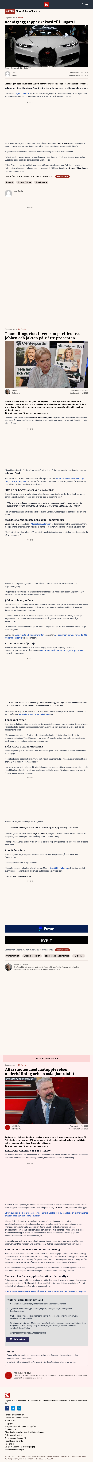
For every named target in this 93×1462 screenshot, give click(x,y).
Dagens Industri (22, 93)
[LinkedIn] (19, 1408)
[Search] (82, 4)
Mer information (17, 1339)
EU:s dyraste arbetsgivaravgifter (29, 635)
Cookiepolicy (10, 1429)
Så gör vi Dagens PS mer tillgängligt (20, 1447)
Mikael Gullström (21, 965)
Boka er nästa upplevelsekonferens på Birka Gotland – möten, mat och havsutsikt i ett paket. (46, 1291)
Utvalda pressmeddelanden (16, 1418)
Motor (20, 18)
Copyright (9, 1423)
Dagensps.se (10, 18)
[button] (46, 929)
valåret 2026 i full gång (57, 868)
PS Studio (22, 329)
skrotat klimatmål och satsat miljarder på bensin (61, 650)
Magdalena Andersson (41, 524)
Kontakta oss (10, 1420)
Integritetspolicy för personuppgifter (20, 1426)
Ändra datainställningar (14, 1450)
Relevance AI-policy (13, 1435)
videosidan (17, 413)
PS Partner (22, 1065)
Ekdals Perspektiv (32, 956)
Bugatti (9, 182)
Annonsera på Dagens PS (15, 1438)
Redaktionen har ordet (14, 1441)
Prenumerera (62, 176)
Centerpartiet (12, 956)
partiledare (79, 956)
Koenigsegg (41, 182)
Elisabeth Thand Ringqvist (57, 956)
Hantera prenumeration (14, 1415)
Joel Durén (18, 191)
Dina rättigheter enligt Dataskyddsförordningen (24, 1432)
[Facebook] (7, 1408)
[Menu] (86, 4)
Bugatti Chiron (24, 182)
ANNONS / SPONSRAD (23, 1373)
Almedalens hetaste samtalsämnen (34, 714)
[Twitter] (13, 1408)
